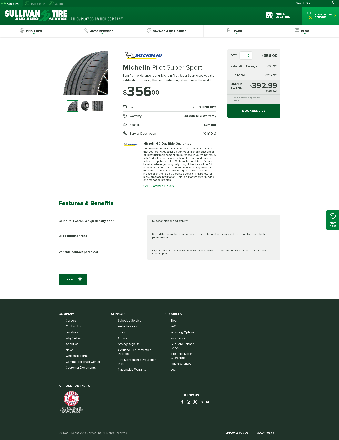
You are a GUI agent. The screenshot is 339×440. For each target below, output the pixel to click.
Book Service (253, 111)
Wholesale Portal (77, 356)
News (70, 350)
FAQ (173, 326)
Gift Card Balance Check (182, 346)
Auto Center (13, 4)
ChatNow (332, 225)
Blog (174, 320)
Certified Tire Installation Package (134, 352)
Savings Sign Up (128, 344)
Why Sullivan (74, 338)
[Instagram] (189, 402)
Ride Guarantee (181, 364)
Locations (72, 332)
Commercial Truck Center (83, 362)
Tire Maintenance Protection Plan (137, 362)
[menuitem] (34, 31)
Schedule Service (129, 320)
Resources (178, 338)
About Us (72, 344)
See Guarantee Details (158, 186)
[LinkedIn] (202, 402)
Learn (174, 370)
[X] (196, 402)
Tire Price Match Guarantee (181, 356)
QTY (233, 55)
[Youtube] (208, 402)
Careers (59, 4)
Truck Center (38, 4)
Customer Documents (81, 368)
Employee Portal (237, 432)
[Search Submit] (335, 2)
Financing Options (183, 332)
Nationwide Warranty (132, 370)
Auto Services (127, 326)
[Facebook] (183, 402)
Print (71, 279)
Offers (122, 338)
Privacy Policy (264, 432)
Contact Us (73, 326)
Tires (121, 332)
